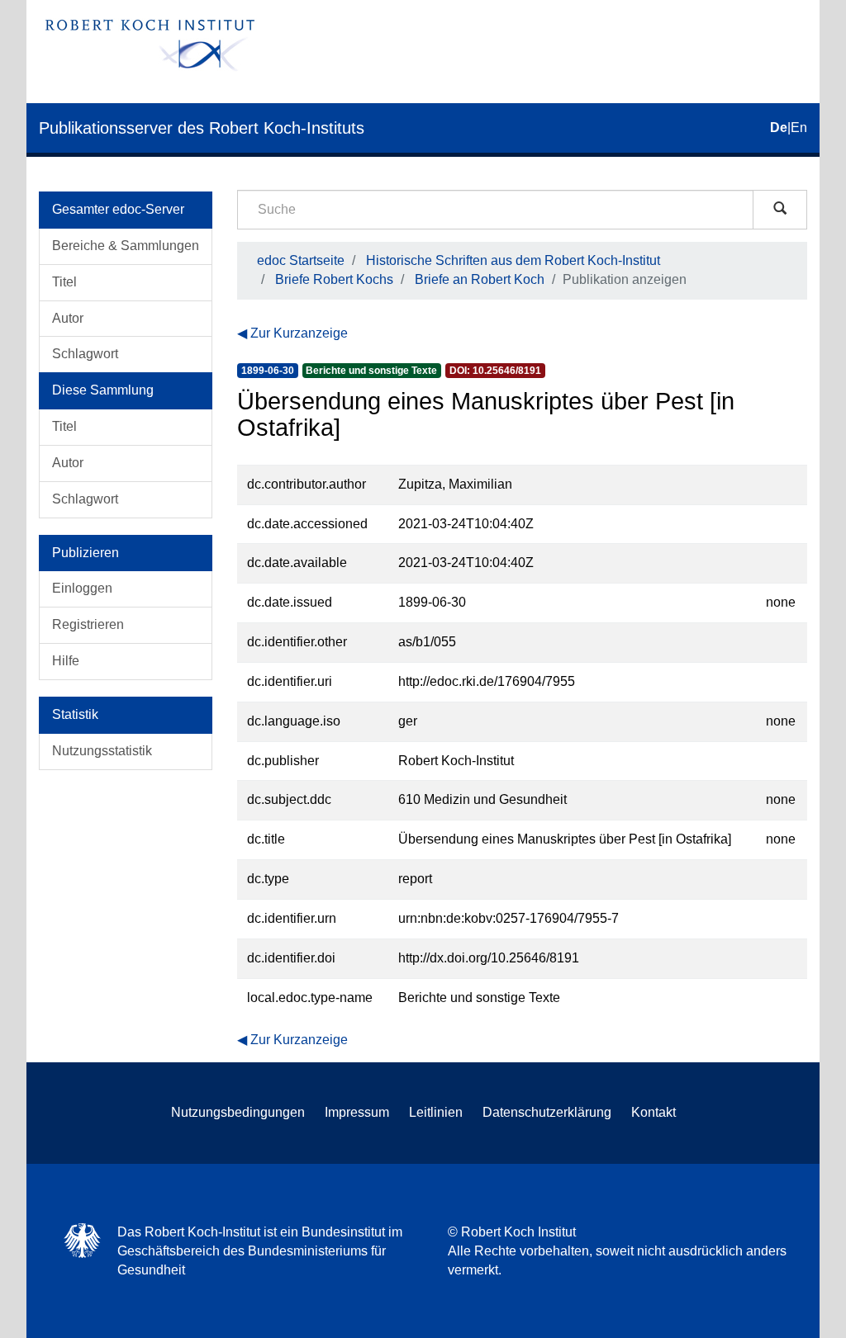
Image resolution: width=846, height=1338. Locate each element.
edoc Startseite (301, 260)
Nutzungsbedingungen (238, 1112)
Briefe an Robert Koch (479, 279)
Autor (67, 318)
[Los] (780, 209)
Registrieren (88, 624)
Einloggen (82, 588)
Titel (64, 282)
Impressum (357, 1112)
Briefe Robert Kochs (334, 279)
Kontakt (653, 1112)
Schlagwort (85, 354)
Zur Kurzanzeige (299, 333)
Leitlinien (436, 1112)
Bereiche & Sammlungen (125, 246)
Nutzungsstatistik (102, 751)
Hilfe (65, 661)
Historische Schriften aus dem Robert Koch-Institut (513, 260)
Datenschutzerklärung (546, 1112)
